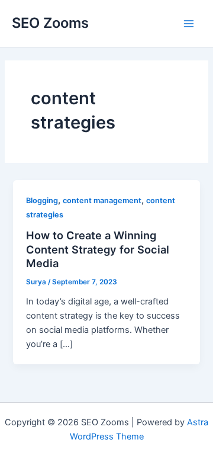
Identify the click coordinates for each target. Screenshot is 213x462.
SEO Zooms (50, 22)
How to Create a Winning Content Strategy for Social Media (97, 249)
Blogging (42, 200)
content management (102, 200)
